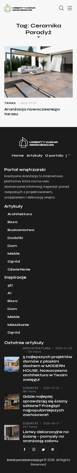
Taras (10, 103)
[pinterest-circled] (52, 449)
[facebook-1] (24, 449)
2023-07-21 (28, 103)
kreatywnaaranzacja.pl (25, 460)
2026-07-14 (51, 388)
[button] (70, 8)
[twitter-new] (43, 449)
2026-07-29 (63, 348)
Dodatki (30, 388)
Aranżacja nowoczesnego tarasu (32, 111)
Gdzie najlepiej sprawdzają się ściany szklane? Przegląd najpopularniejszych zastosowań (45, 405)
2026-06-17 (51, 423)
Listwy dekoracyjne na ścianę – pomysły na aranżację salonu (46, 436)
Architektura (36, 348)
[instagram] (34, 449)
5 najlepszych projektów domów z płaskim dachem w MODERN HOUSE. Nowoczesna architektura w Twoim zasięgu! (47, 368)
